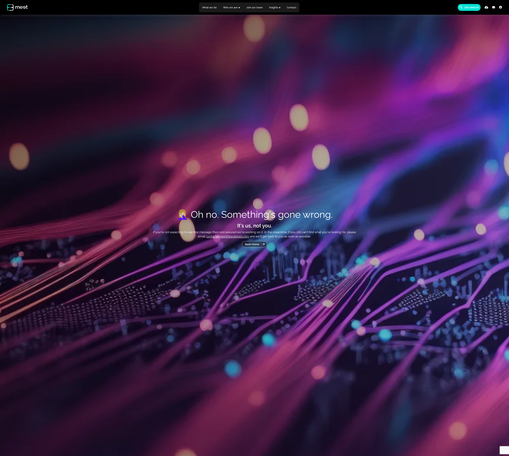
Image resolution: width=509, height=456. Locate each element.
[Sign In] (500, 7)
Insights (273, 7)
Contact (291, 7)
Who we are (230, 7)
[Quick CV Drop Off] (486, 7)
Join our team (254, 7)
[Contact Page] (493, 7)
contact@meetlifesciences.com (227, 236)
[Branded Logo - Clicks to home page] (15, 7)
